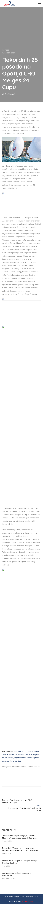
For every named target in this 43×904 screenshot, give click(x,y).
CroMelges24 (10, 94)
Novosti (6, 50)
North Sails (19, 754)
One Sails (28, 754)
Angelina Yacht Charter (23, 751)
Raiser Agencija (28, 901)
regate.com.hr (20, 758)
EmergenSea (16, 761)
